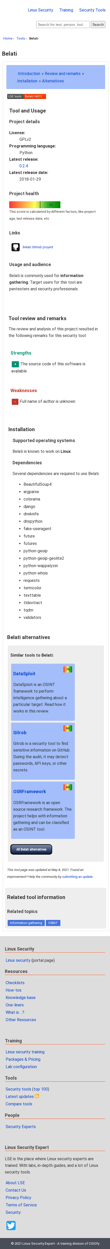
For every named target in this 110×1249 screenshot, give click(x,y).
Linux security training (25, 1052)
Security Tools (92, 10)
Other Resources (21, 1019)
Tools (20, 38)
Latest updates (20, 1096)
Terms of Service (21, 1205)
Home (7, 38)
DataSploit (24, 673)
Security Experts (21, 1126)
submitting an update (77, 877)
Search (98, 24)
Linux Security (40, 10)
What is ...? (15, 1012)
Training (66, 10)
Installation (27, 81)
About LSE (15, 1182)
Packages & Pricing (23, 1059)
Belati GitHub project (38, 247)
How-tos (13, 990)
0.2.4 (23, 166)
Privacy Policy (18, 1197)
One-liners (15, 1005)
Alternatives (53, 81)
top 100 (41, 1089)
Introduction (29, 73)
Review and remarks (63, 73)
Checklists (15, 982)
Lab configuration (21, 1066)
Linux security (18, 960)
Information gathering (26, 923)
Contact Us (16, 1190)
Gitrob (19, 732)
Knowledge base (21, 997)
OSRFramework (29, 791)
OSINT (53, 923)
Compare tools (19, 1104)
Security (13, 1212)
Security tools (18, 1089)
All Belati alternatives (31, 849)
